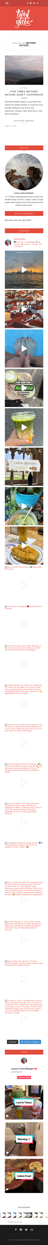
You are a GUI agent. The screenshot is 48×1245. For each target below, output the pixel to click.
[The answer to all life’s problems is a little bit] (24, 506)
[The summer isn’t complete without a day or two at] (24, 270)
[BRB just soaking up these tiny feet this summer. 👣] (24, 348)
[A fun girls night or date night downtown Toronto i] (24, 821)
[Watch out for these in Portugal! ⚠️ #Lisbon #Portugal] (24, 1139)
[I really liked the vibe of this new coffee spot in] (24, 703)
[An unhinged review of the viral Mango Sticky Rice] (24, 427)
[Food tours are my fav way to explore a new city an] (24, 743)
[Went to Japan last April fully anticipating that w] (24, 900)
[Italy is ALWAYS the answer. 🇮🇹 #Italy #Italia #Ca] (24, 585)
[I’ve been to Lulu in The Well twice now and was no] (24, 1018)
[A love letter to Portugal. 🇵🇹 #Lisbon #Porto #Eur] (24, 624)
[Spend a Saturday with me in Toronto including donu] (24, 979)
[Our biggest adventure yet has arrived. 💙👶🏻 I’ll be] (24, 861)
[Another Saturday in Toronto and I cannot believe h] (24, 940)
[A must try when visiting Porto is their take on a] (24, 546)
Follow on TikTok (24, 1077)
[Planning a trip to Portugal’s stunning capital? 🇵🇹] (24, 467)
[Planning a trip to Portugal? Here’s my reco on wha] (24, 309)
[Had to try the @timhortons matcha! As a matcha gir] (24, 388)
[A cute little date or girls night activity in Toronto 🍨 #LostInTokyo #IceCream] (24, 1102)
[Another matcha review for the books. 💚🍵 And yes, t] (24, 782)
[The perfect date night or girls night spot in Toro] (24, 664)
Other (24, 88)
